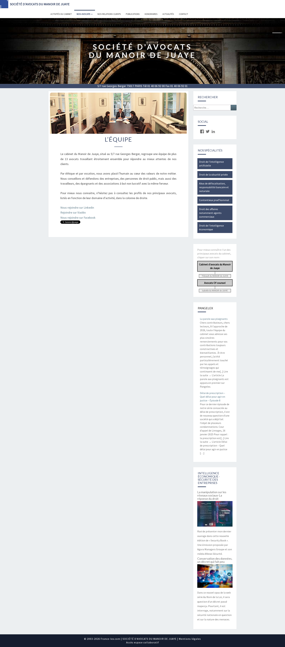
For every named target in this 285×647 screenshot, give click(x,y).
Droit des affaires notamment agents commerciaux (210, 212)
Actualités (168, 14)
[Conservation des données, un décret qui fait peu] (215, 577)
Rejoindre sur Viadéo (73, 212)
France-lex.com (110, 638)
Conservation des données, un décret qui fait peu (214, 560)
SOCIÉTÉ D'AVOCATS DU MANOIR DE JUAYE (40, 4)
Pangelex (205, 308)
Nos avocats (84, 14)
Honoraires (151, 14)
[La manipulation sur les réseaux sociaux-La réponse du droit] (215, 515)
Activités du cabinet (61, 14)
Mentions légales (190, 638)
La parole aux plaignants (214, 318)
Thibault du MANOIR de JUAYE (215, 276)
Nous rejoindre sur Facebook (77, 217)
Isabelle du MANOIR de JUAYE (215, 290)
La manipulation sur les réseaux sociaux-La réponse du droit (211, 495)
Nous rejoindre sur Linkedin (77, 207)
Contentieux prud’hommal (214, 200)
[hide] (281, 33)
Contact (183, 14)
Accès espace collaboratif (142, 642)
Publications (133, 14)
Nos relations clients (109, 14)
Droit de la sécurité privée (213, 174)
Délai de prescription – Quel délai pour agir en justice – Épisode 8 (212, 396)
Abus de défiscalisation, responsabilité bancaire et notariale (214, 187)
